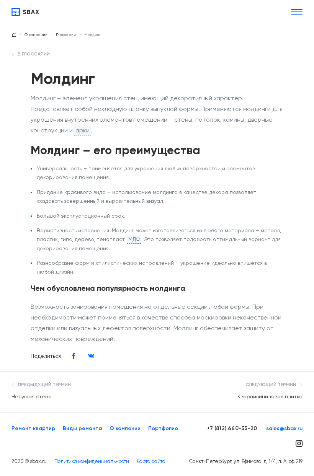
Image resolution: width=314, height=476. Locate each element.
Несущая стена (31, 396)
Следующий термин (271, 385)
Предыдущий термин (44, 385)
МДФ (134, 239)
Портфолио (163, 428)
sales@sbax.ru (284, 428)
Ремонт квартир (33, 428)
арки (82, 130)
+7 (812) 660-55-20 (232, 428)
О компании (36, 35)
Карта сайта (151, 461)
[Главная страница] (14, 35)
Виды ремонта (82, 428)
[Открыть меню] (296, 12)
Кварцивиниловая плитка (270, 396)
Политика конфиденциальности (91, 461)
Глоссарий (66, 35)
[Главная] (25, 12)
